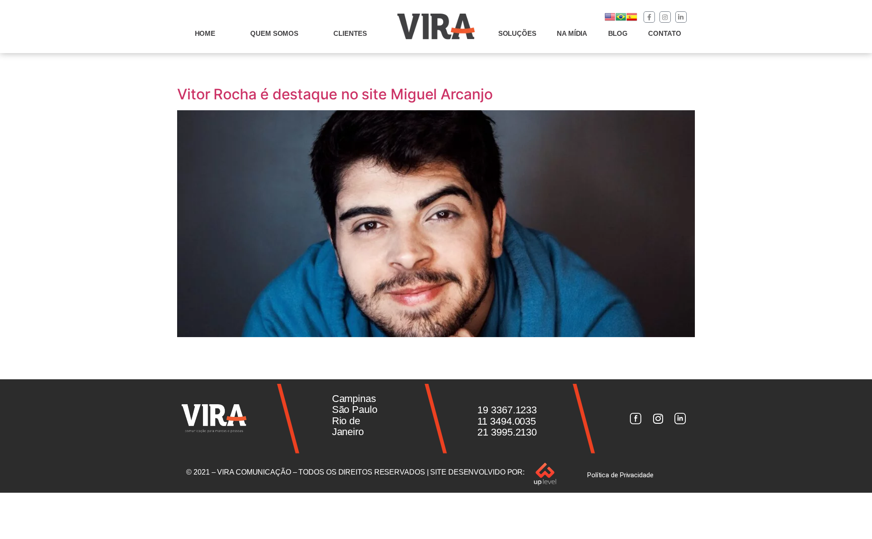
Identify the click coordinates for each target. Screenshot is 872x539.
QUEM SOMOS (274, 33)
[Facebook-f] (649, 17)
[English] (609, 19)
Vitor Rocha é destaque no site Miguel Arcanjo (335, 94)
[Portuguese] (620, 19)
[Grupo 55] (635, 418)
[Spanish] (631, 19)
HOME (205, 33)
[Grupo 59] (680, 418)
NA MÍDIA (572, 33)
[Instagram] (665, 17)
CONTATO (664, 33)
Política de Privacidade (620, 475)
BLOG (618, 33)
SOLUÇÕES (517, 33)
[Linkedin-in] (681, 17)
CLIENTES (350, 33)
